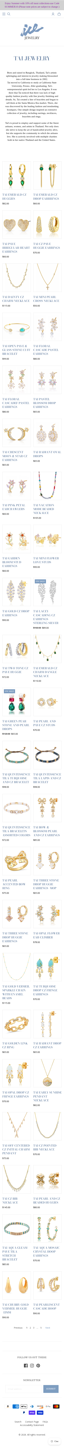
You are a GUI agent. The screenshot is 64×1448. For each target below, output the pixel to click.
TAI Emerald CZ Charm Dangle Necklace (45, 672)
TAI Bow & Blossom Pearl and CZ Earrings (46, 831)
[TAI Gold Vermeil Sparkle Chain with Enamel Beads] (16, 967)
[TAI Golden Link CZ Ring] (16, 1024)
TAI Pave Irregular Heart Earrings (16, 248)
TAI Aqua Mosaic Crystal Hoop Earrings (46, 1252)
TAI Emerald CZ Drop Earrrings (46, 197)
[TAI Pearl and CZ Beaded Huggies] (47, 1179)
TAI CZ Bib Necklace (10, 1201)
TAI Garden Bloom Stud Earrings (11, 562)
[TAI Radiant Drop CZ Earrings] (47, 1024)
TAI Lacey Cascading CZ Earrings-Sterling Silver (45, 617)
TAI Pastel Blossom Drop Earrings (44, 403)
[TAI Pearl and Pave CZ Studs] (47, 702)
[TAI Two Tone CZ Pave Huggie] (16, 649)
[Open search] (8, 14)
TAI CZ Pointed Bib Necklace (44, 1147)
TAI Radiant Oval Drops (47, 454)
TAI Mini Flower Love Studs (46, 560)
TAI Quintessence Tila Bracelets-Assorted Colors (16, 831)
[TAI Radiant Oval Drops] (47, 433)
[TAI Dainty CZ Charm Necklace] (16, 277)
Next (47, 1327)
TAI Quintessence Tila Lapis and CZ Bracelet (47, 778)
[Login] (53, 14)
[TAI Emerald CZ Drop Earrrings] (47, 175)
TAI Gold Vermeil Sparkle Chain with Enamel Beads (16, 992)
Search (18, 1421)
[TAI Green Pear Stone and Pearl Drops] (16, 702)
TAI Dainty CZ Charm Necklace (16, 299)
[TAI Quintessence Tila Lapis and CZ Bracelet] (47, 755)
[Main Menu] (3, 14)
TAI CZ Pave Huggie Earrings (46, 246)
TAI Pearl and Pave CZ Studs (44, 723)
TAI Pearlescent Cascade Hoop (46, 1307)
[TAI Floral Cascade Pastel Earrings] (47, 327)
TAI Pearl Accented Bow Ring (14, 884)
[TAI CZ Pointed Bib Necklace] (47, 1126)
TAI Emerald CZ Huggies (14, 197)
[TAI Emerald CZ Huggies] (16, 175)
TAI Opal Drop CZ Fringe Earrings (15, 1094)
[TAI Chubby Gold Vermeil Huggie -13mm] (16, 1285)
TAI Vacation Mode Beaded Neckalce (43, 509)
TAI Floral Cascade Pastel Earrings (46, 350)
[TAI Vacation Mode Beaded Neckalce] (47, 486)
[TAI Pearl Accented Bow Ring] (16, 861)
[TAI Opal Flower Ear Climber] (47, 914)
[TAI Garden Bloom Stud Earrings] (16, 539)
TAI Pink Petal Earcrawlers (13, 507)
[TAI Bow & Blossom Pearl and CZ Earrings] (47, 808)
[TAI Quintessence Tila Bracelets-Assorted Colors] (16, 808)
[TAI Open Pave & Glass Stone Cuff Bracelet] (16, 327)
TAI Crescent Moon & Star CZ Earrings (14, 456)
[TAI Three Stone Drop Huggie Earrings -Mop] (47, 861)
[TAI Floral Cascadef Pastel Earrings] (16, 380)
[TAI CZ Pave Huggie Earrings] (47, 224)
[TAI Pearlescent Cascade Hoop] (47, 1285)
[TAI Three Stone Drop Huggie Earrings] (16, 914)
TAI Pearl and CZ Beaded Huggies (46, 1201)
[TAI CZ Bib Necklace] (16, 1179)
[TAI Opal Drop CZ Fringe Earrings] (16, 1073)
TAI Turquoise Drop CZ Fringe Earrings (45, 990)
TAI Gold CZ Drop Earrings (15, 613)
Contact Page (32, 1421)
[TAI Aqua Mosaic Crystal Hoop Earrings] (47, 1228)
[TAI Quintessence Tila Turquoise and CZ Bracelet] (16, 755)
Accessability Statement (32, 1425)
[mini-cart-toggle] (59, 14)
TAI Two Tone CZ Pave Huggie (15, 670)
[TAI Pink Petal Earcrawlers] (16, 486)
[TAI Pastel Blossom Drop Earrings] (47, 380)
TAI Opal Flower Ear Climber (46, 935)
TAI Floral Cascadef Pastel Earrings (15, 403)
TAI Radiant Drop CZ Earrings (47, 1045)
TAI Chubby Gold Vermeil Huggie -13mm (15, 1308)
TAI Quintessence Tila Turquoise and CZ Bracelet (16, 778)
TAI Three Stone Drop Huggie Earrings (15, 937)
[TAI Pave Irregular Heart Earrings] (16, 224)
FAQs (45, 1421)
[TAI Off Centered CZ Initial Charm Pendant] (16, 1126)
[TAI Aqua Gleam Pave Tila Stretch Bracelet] (16, 1228)
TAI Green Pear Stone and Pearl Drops (15, 725)
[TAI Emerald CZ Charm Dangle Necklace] (47, 649)
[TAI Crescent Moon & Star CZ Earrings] (16, 433)
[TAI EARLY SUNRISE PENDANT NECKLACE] (47, 1073)
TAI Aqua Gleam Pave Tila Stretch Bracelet (14, 1254)
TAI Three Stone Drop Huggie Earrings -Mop (46, 884)
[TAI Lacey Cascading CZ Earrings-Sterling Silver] (47, 592)
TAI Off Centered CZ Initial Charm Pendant (16, 1149)
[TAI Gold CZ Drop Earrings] (16, 592)
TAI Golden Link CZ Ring (15, 1045)
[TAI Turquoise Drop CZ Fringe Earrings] (47, 967)
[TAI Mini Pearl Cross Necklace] (47, 277)
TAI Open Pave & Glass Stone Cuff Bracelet (16, 350)
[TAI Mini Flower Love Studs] (47, 539)
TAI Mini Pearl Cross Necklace (46, 299)
